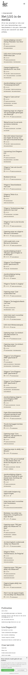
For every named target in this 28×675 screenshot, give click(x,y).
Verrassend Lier (7, 77)
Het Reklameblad (17, 350)
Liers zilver (4, 611)
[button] (24, 3)
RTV (5, 75)
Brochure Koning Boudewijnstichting (13, 507)
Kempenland (17, 364)
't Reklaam (11, 468)
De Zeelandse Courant (16, 338)
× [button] (26, 657)
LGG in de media (5, 655)
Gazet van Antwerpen (10, 46)
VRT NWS (7, 73)
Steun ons (4, 650)
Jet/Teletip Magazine (16, 319)
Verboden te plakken (16, 546)
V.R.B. (13, 309)
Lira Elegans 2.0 (8, 627)
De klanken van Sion (7, 630)
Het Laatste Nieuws (8, 48)
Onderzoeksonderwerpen (8, 653)
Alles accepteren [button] (8, 670)
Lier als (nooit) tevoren (7, 619)
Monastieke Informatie (9, 577)
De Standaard (14, 453)
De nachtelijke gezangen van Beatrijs (11, 613)
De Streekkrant (15, 256)
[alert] (14, 666)
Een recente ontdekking (8, 635)
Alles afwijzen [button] (21, 670)
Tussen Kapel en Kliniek (7, 637)
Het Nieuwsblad (17, 61)
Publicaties (6, 608)
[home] (4, 4)
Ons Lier (18, 404)
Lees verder (9, 667)
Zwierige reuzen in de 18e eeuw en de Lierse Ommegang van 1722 (13, 616)
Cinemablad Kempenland (11, 387)
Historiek (3, 648)
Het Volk (7, 268)
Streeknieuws (14, 428)
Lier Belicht (18, 75)
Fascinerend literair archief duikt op (11, 640)
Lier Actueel (6, 130)
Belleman (14, 278)
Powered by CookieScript (14, 673)
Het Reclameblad (14, 268)
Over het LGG (7, 645)
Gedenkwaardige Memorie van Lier (11, 622)
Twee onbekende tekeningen (9, 632)
